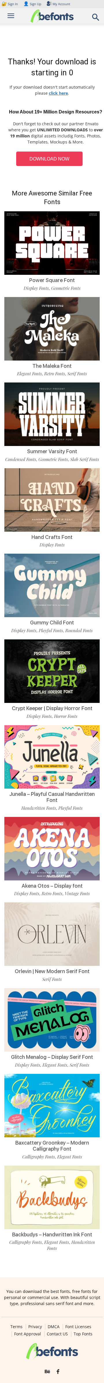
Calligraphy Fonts (38, 1157)
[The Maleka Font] (52, 329)
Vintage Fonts (77, 893)
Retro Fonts (54, 373)
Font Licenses (78, 1326)
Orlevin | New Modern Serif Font (52, 971)
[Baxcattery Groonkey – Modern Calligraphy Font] (52, 1105)
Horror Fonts (65, 716)
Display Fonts (36, 288)
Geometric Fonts (66, 288)
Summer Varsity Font (52, 451)
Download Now (49, 158)
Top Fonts (83, 1334)
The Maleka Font (52, 366)
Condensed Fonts (20, 459)
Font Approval (27, 1334)
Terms (16, 1326)
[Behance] (47, 1372)
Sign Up (32, 4)
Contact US (57, 1334)
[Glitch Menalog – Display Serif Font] (52, 1020)
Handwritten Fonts (38, 808)
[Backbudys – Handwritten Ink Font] (52, 1197)
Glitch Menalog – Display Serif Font (52, 1057)
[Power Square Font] (52, 243)
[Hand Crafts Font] (52, 500)
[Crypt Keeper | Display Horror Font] (52, 671)
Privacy (35, 1326)
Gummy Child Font (52, 622)
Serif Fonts (77, 373)
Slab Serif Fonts (84, 459)
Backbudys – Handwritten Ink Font (52, 1234)
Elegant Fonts (29, 373)
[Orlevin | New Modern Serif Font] (52, 934)
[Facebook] (58, 1372)
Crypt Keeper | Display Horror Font (52, 708)
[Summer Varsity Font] (52, 414)
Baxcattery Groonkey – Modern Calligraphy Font (52, 1146)
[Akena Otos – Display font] (52, 848)
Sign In (10, 4)
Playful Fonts (51, 630)
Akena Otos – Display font (52, 886)
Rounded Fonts (79, 630)
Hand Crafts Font (52, 537)
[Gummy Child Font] (52, 585)
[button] (96, 19)
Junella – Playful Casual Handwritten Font (52, 797)
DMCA (54, 1326)
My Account (61, 4)
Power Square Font (52, 280)
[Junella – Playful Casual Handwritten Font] (52, 757)
